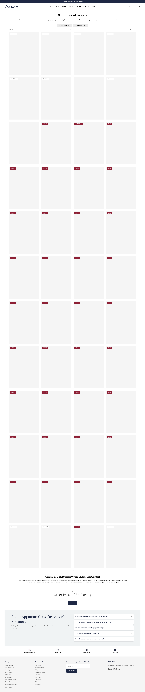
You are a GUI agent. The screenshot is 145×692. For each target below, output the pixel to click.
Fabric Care (38, 677)
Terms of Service (9, 682)
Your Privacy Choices (10, 679)
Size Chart (37, 674)
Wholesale (8, 674)
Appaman (10, 687)
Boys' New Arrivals (64, 25)
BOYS (57, 6)
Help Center (38, 665)
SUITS (71, 6)
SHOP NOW (72, 603)
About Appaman (9, 665)
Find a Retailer (9, 672)
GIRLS (64, 6)
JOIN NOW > (71, 670)
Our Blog (7, 670)
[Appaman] (12, 6)
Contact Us (38, 679)
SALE (93, 6)
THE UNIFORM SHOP (82, 6)
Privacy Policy (9, 677)
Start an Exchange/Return (41, 672)
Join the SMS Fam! (9, 667)
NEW (51, 6)
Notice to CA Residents (11, 684)
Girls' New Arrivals (80, 25)
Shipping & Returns (40, 670)
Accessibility (38, 684)
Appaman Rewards (39, 667)
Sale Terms (38, 682)
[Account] (129, 6)
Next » (74, 570)
